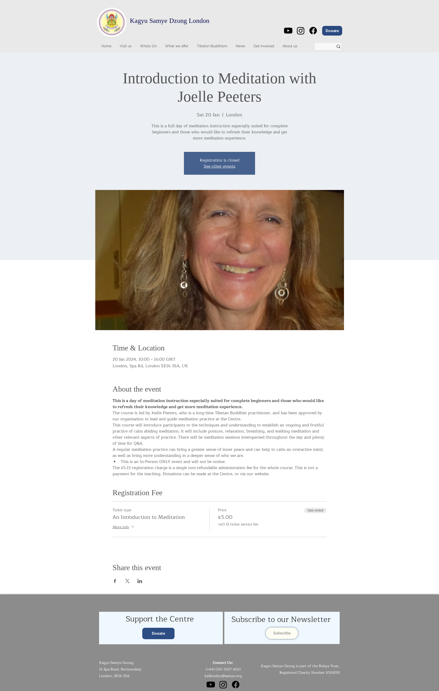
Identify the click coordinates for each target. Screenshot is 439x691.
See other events (219, 166)
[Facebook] (313, 31)
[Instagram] (301, 31)
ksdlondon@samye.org (223, 676)
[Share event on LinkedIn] (139, 581)
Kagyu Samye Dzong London (169, 20)
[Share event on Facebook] (115, 581)
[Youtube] (288, 31)
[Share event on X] (127, 581)
